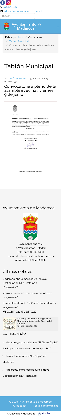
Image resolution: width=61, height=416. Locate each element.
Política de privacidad (45, 405)
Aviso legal (19, 405)
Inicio (21, 37)
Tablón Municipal (19, 41)
